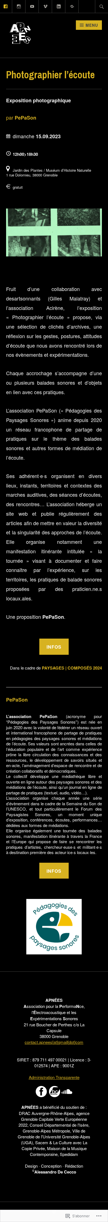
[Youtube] (32, 6)
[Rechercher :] (101, 6)
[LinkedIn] (58, 6)
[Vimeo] (45, 6)
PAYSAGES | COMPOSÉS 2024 (72, 668)
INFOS (54, 647)
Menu (92, 25)
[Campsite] (72, 6)
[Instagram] (18, 6)
